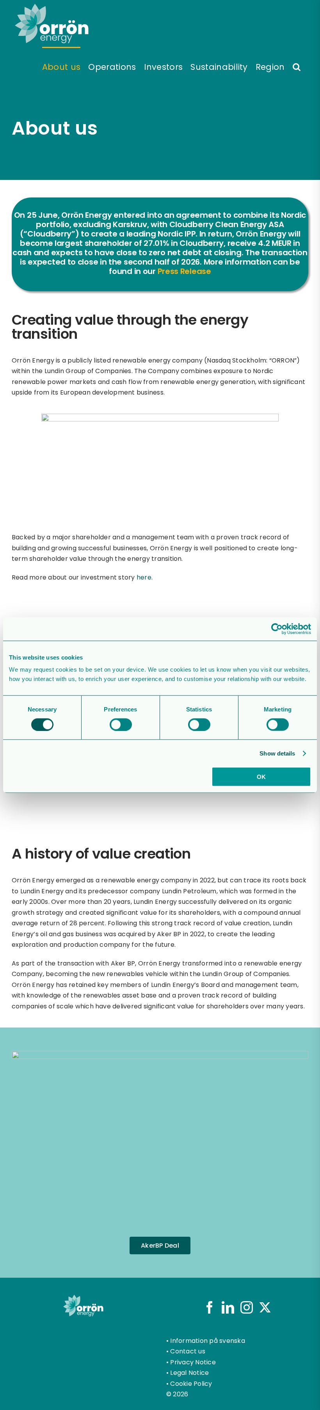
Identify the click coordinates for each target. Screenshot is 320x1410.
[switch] (121, 724)
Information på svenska (207, 1340)
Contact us (187, 1351)
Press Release (184, 271)
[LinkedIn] (228, 1307)
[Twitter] (265, 1307)
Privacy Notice (192, 1362)
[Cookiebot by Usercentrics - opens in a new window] (277, 629)
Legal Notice (189, 1372)
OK (261, 776)
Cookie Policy (191, 1383)
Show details (277, 753)
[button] (296, 66)
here (144, 577)
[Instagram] (246, 1307)
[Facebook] (209, 1307)
